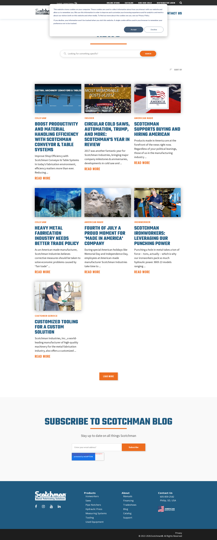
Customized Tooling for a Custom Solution (56, 327)
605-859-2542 (167, 496)
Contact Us (165, 493)
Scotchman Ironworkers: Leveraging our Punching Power (152, 236)
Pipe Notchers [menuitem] (93, 504)
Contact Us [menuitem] (172, 13)
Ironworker (142, 222)
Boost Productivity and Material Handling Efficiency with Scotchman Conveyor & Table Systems (56, 137)
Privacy (178, 533)
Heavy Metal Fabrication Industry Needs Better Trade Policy (57, 236)
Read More (42, 178)
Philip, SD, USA (168, 500)
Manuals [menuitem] (127, 496)
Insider (89, 118)
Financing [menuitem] (128, 500)
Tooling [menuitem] (90, 517)
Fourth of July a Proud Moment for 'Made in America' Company (105, 236)
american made (143, 118)
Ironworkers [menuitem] (92, 496)
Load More (108, 376)
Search (148, 54)
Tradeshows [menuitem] (129, 504)
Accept (134, 29)
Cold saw (40, 118)
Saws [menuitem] (88, 500)
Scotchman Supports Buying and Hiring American (157, 129)
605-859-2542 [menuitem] (145, 3)
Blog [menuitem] (125, 509)
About (126, 493)
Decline (154, 29)
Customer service (46, 315)
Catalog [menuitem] (129, 3)
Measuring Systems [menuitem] (96, 513)
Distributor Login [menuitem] (166, 3)
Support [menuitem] (127, 517)
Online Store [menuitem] (113, 3)
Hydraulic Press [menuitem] (94, 509)
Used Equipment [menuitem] (95, 521)
